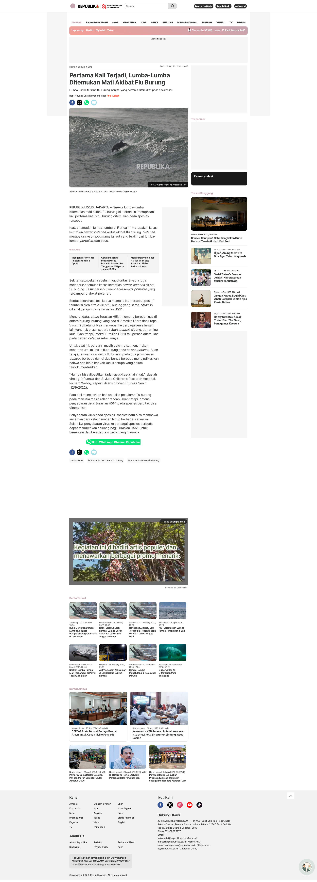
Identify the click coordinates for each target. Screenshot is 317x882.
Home (72, 66)
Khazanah (74, 808)
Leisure (82, 66)
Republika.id (223, 6)
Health (89, 30)
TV (231, 22)
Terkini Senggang (202, 193)
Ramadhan (99, 826)
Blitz (90, 66)
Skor (120, 803)
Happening (77, 30)
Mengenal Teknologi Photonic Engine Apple (83, 260)
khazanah (129, 22)
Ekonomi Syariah (97, 22)
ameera (76, 22)
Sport (120, 813)
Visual (97, 822)
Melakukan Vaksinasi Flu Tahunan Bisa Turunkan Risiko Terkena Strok (142, 262)
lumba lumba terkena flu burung (143, 460)
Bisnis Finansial (187, 22)
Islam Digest (124, 808)
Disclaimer (74, 846)
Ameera (73, 803)
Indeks (241, 22)
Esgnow (73, 822)
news (154, 22)
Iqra (96, 808)
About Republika (78, 842)
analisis (167, 22)
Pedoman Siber (126, 842)
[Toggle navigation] (72, 6)
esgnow (207, 22)
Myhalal (100, 30)
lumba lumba (76, 460)
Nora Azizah (112, 95)
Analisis (98, 813)
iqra (143, 22)
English (121, 822)
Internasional (76, 817)
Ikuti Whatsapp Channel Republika (116, 442)
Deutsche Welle (203, 6)
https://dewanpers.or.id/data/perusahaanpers (96, 864)
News (72, 813)
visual (220, 22)
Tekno (110, 30)
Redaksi (98, 842)
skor (115, 22)
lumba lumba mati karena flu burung (105, 460)
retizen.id (240, 6)
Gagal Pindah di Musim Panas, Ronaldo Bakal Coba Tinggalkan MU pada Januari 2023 (112, 263)
